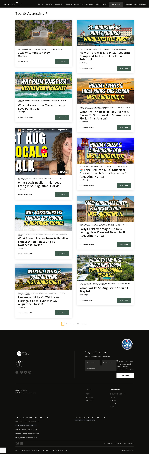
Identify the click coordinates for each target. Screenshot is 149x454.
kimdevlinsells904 (26, 117)
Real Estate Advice (57, 178)
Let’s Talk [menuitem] (116, 4)
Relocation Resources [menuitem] (75, 4)
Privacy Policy (129, 369)
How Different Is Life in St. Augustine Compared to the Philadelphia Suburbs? (105, 56)
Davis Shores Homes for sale (26, 425)
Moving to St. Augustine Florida (52, 49)
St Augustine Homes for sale (26, 438)
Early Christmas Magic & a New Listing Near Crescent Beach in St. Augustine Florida (103, 232)
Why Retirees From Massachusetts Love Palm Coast (41, 106)
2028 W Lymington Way (34, 53)
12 (78, 324)
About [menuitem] (98, 4)
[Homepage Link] (23, 353)
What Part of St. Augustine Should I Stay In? (104, 289)
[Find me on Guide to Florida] (127, 344)
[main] (74, 169)
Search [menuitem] (41, 4)
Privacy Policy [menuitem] (120, 443)
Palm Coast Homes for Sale (84, 420)
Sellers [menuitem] (58, 4)
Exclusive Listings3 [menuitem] (118, 394)
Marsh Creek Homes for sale (26, 430)
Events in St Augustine (25, 293)
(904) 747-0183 (21, 390)
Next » (84, 324)
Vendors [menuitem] (128, 4)
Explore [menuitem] (89, 4)
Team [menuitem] (88, 394)
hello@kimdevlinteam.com (25, 393)
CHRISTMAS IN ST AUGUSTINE (88, 107)
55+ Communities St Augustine (27, 421)
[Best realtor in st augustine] (12, 4)
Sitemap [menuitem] (131, 443)
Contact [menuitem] (89, 400)
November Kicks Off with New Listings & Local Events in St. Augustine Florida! (39, 300)
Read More (62, 61)
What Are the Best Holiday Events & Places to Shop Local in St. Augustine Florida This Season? (105, 115)
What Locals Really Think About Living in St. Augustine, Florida (39, 184)
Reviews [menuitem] (89, 397)
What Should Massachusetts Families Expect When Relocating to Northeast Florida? (43, 241)
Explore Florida (23, 49)
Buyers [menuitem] (49, 4)
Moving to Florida (24, 101)
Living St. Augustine (35, 49)
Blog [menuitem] (105, 4)
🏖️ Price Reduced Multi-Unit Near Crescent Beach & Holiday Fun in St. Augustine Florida (104, 173)
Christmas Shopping (103, 107)
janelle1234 (24, 61)
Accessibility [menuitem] (108, 443)
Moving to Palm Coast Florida (40, 101)
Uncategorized (101, 285)
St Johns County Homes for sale (27, 434)
